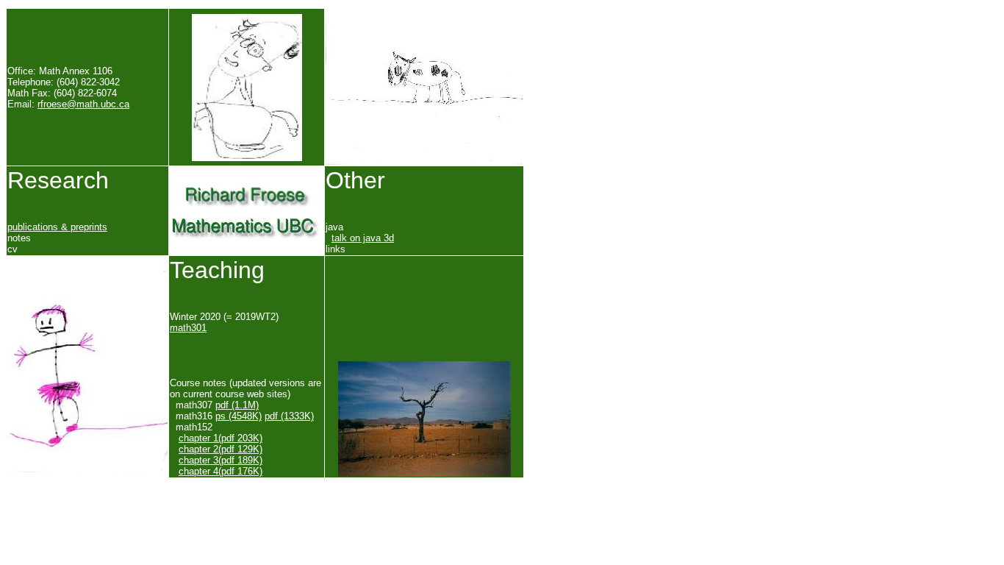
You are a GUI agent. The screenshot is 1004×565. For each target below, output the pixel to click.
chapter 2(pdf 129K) (220, 449)
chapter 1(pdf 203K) (220, 438)
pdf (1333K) (289, 416)
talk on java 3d (362, 238)
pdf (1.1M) (237, 405)
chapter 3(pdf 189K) (220, 460)
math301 (188, 327)
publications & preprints (57, 226)
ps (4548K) (238, 416)
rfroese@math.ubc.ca (83, 104)
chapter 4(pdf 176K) (220, 471)
